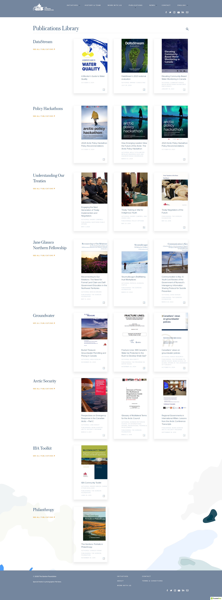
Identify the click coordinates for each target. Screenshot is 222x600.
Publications (135, 5)
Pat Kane (58, 582)
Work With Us (115, 5)
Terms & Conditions (152, 581)
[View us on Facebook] (166, 12)
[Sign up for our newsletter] (187, 12)
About (120, 581)
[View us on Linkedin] (183, 12)
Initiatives (72, 5)
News (152, 5)
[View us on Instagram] (174, 12)
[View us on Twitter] (170, 12)
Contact (166, 5)
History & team (93, 5)
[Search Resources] (187, 29)
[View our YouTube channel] (178, 12)
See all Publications (43, 49)
